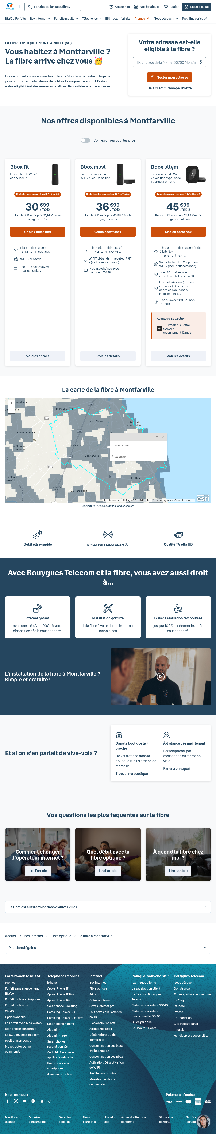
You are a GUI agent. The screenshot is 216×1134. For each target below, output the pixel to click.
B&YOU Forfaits (15, 18)
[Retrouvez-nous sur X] (16, 1102)
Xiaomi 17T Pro (57, 1035)
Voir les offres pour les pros (114, 140)
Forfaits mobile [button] (64, 18)
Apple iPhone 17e (58, 1000)
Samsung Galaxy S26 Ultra (65, 1018)
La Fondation (183, 1018)
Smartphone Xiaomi (60, 1023)
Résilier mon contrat (18, 1040)
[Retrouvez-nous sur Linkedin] (41, 1102)
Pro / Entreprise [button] (192, 18)
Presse (178, 1012)
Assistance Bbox (100, 1029)
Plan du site (109, 1119)
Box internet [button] (38, 18)
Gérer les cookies (65, 1119)
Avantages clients (144, 982)
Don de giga (182, 988)
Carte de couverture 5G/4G (150, 1005)
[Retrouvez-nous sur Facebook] (7, 1102)
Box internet (33, 936)
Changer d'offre (179, 88)
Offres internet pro (101, 1006)
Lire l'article (37, 871)
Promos (140, 18)
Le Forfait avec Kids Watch (23, 1023)
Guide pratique (142, 1022)
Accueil (11, 936)
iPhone (52, 982)
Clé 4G (9, 1011)
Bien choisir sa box (102, 1023)
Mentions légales (11, 1119)
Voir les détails (37, 356)
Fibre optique (60, 936)
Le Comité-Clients (144, 1028)
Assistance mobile (59, 1074)
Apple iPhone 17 (57, 988)
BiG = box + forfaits (117, 18)
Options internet (100, 1000)
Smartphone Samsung (62, 1006)
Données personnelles (37, 1119)
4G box (94, 994)
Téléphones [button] (90, 18)
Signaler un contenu (166, 1119)
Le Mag (179, 1000)
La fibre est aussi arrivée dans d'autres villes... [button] (44, 907)
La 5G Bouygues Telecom (22, 1034)
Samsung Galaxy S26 (61, 1012)
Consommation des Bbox (106, 1056)
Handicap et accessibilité (191, 1035)
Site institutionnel (186, 1023)
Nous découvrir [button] (164, 18)
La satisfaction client (146, 988)
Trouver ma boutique (132, 773)
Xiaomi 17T (54, 1029)
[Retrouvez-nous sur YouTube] (24, 1102)
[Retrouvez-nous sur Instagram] (32, 1102)
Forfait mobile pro (17, 1005)
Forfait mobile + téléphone (22, 999)
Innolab (179, 1029)
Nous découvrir (184, 982)
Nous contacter (89, 1119)
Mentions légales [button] (22, 948)
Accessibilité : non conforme (133, 1119)
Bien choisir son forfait (20, 1029)
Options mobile (15, 1017)
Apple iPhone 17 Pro (60, 994)
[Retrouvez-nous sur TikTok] (49, 1102)
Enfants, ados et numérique (192, 994)
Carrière (179, 1006)
